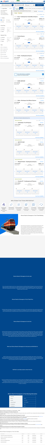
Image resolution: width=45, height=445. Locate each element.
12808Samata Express (3, 438)
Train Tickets (12, 1)
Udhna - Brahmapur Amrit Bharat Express (25, 100)
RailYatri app (41, 416)
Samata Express (19, 36)
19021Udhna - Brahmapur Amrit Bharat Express (6, 435)
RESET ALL (10, 8)
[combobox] (6, 5)
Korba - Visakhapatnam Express (23, 55)
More (32, 1)
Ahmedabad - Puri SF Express (23, 122)
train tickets (25, 418)
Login (42, 1)
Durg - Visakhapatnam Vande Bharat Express (26, 16)
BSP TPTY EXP (19, 142)
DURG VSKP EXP (19, 81)
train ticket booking (38, 424)
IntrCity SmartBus (18, 1)
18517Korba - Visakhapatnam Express (5, 440)
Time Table (41, 16)
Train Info (28, 1)
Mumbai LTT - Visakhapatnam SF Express (25, 181)
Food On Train (24, 1)
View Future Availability (40, 31)
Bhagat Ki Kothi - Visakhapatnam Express (25, 161)
